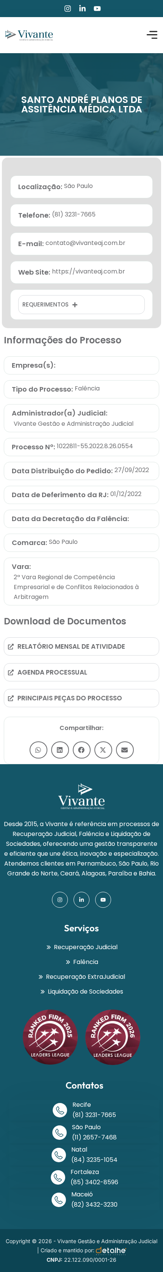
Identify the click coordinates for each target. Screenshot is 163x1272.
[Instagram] (67, 8)
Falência (87, 388)
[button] (38, 749)
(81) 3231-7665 (94, 1115)
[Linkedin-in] (82, 8)
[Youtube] (97, 8)
